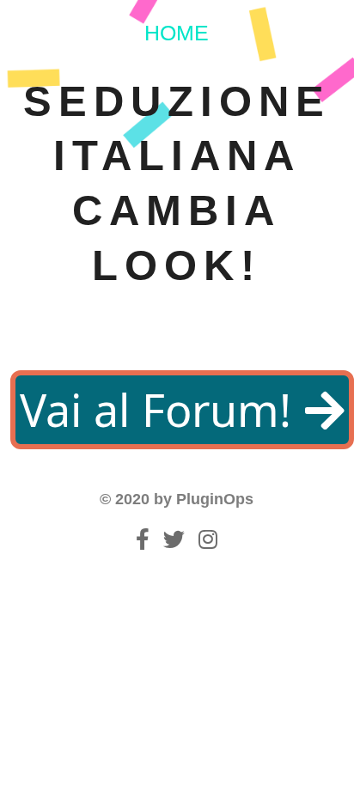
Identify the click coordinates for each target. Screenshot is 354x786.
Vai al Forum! (161, 409)
